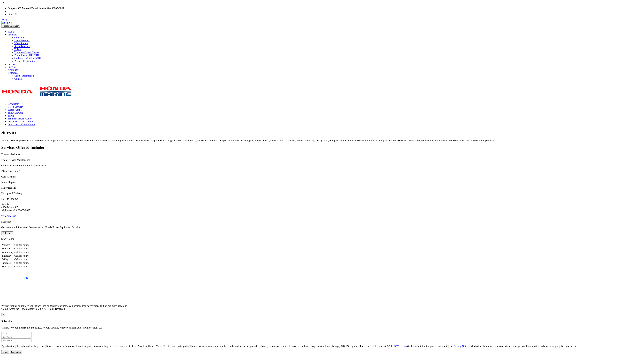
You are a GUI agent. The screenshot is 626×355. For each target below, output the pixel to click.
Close (5, 352)
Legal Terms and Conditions (15, 283)
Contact (18, 78)
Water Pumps (21, 43)
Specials (12, 67)
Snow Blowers (22, 46)
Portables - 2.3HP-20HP (26, 55)
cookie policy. (134, 305)
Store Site (13, 14)
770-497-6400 (15, 11)
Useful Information (24, 75)
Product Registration (24, 61)
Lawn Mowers (22, 40)
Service (11, 64)
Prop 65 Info (7, 294)
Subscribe (7, 233)
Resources (13, 72)
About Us (13, 69)
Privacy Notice (9, 272)
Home (11, 31)
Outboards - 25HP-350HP (27, 58)
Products (12, 34)
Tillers (17, 49)
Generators (20, 37)
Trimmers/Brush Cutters (26, 52)
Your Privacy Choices (12, 278)
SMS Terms (7, 289)
